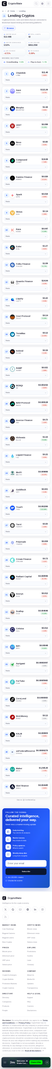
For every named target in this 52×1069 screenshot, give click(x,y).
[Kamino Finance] (12, 178)
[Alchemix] (12, 438)
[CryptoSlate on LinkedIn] (35, 909)
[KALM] (12, 734)
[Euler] (12, 247)
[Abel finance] (12, 786)
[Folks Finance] (12, 264)
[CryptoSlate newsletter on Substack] (20, 909)
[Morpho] (12, 108)
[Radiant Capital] (12, 577)
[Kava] (12, 230)
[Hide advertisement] (47, 1062)
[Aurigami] (12, 664)
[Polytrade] (12, 542)
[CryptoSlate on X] (5, 909)
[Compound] (12, 160)
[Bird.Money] (12, 717)
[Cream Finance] (12, 560)
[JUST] (12, 125)
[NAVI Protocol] (12, 403)
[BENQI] (12, 386)
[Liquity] (12, 299)
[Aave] (12, 91)
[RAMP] (12, 369)
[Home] (3, 11)
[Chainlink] (12, 73)
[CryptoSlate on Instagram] (42, 909)
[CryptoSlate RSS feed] (5, 917)
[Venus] (12, 212)
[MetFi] (12, 473)
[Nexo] (12, 143)
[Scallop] (12, 612)
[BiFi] (12, 647)
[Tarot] (12, 525)
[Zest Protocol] (12, 316)
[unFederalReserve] (12, 752)
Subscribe (26, 871)
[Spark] (12, 195)
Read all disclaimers (33, 1051)
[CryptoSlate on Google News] (13, 909)
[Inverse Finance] (12, 421)
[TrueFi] (12, 508)
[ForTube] (12, 682)
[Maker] (12, 769)
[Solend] (12, 351)
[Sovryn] (12, 594)
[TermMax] (12, 334)
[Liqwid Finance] (12, 456)
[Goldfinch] (12, 490)
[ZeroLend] (12, 699)
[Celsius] (12, 629)
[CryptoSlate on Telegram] (28, 909)
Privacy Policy (24, 1023)
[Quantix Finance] (12, 282)
